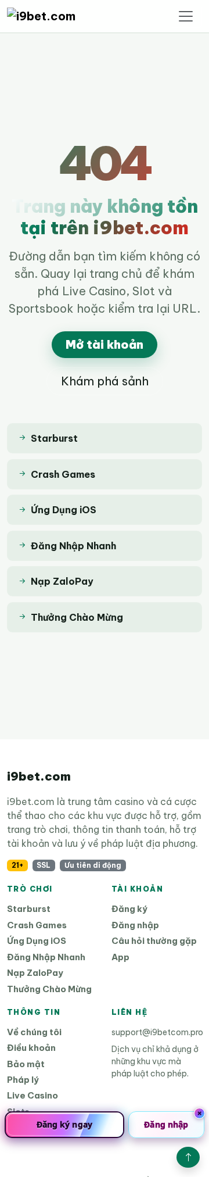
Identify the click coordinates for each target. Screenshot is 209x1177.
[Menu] (186, 16)
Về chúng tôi (34, 1032)
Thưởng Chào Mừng (49, 988)
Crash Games (37, 925)
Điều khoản (31, 1047)
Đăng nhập (135, 925)
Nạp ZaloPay (35, 972)
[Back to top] (188, 1157)
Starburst (29, 908)
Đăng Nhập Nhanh (46, 957)
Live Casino (32, 1095)
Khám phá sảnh (105, 381)
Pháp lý (23, 1079)
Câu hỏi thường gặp (154, 940)
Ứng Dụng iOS (36, 940)
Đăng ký (129, 908)
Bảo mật (26, 1063)
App (120, 957)
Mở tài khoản (104, 344)
